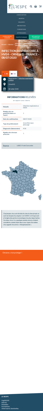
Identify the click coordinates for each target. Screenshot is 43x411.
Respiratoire (12, 78)
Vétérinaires (21, 33)
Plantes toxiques (21, 37)
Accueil (4, 44)
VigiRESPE (5, 400)
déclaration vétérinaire (36, 37)
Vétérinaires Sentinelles (10, 408)
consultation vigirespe (7, 37)
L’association (21, 15)
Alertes (21, 18)
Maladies (21, 22)
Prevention (21, 25)
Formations (21, 29)
